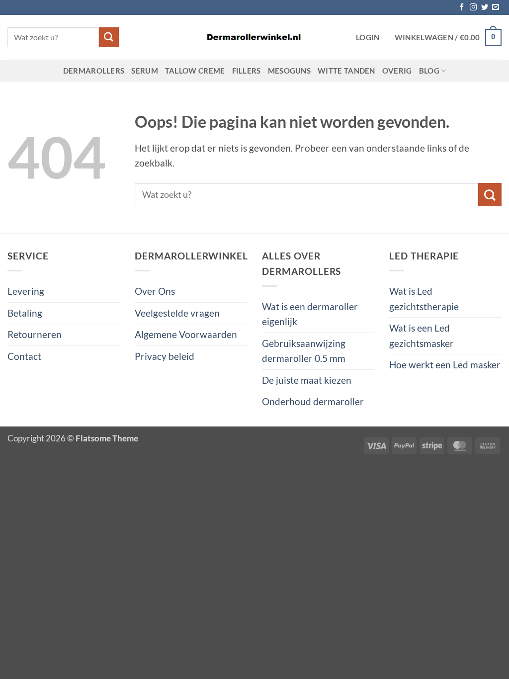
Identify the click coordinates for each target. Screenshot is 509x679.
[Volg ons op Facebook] (461, 7)
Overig (397, 70)
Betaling (24, 313)
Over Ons (155, 291)
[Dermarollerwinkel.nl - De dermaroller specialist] (254, 37)
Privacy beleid (164, 356)
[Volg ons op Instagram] (473, 7)
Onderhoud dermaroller (313, 401)
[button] (368, 37)
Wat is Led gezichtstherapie (424, 298)
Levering (25, 291)
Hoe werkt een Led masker (445, 364)
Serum (144, 70)
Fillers (246, 70)
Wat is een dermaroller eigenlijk (310, 314)
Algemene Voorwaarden (186, 334)
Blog (429, 70)
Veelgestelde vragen (177, 313)
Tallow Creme (195, 70)
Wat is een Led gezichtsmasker (421, 335)
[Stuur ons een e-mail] (495, 7)
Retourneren (34, 334)
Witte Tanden (346, 70)
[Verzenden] (109, 37)
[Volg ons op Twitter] (484, 7)
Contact (24, 356)
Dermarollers (94, 70)
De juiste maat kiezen (306, 380)
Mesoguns (289, 70)
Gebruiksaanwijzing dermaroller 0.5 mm (303, 351)
